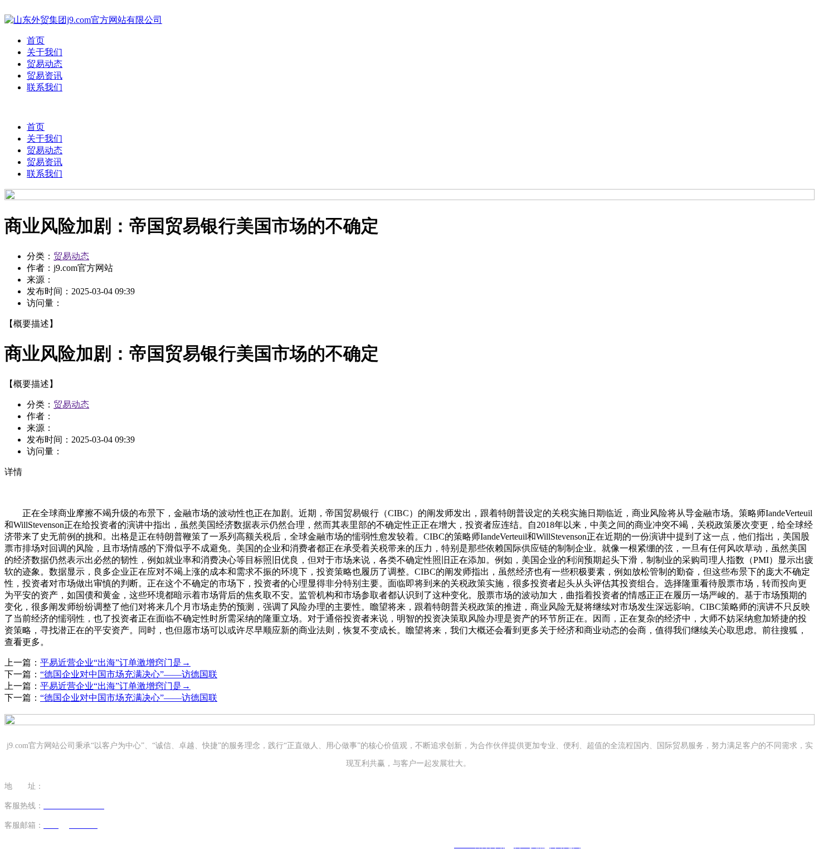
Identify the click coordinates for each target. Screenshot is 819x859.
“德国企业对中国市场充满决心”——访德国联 (128, 674)
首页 (36, 40)
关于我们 (44, 52)
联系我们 (44, 87)
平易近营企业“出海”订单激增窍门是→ (115, 662)
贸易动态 (44, 64)
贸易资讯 (44, 75)
